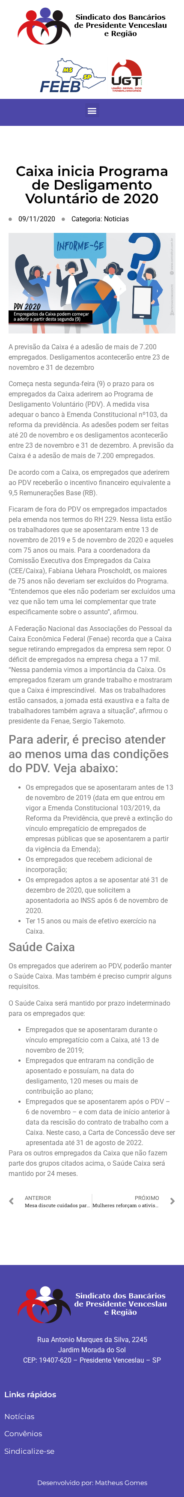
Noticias (116, 219)
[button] (92, 110)
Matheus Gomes (121, 1483)
